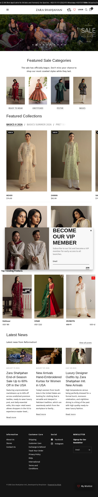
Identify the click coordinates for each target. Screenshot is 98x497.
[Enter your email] (89, 450)
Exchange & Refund (37, 447)
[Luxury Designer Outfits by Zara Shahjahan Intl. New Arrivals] (79, 356)
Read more (11, 417)
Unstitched (37, 108)
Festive (60, 108)
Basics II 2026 (14, 124)
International (34, 462)
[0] (90, 9)
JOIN (87, 268)
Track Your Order (36, 451)
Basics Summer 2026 (39, 124)
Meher (9, 195)
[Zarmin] (71, 160)
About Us (10, 439)
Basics (82, 108)
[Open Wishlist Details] (74, 9)
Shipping (32, 439)
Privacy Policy (34, 454)
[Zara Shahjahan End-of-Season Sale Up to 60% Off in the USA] (19, 356)
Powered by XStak (54, 485)
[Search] (86, 9)
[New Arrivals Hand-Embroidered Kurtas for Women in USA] (49, 356)
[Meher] (26, 160)
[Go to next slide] (90, 301)
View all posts (85, 343)
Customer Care (36, 435)
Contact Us (11, 447)
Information (12, 435)
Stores (9, 443)
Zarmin (54, 195)
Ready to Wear (16, 108)
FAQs (31, 458)
